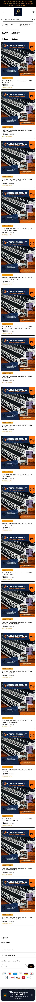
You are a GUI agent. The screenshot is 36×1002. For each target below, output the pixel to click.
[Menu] (3, 12)
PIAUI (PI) (8, 29)
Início (3, 29)
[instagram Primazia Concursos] (3, 942)
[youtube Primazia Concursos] (8, 942)
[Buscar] (32, 19)
